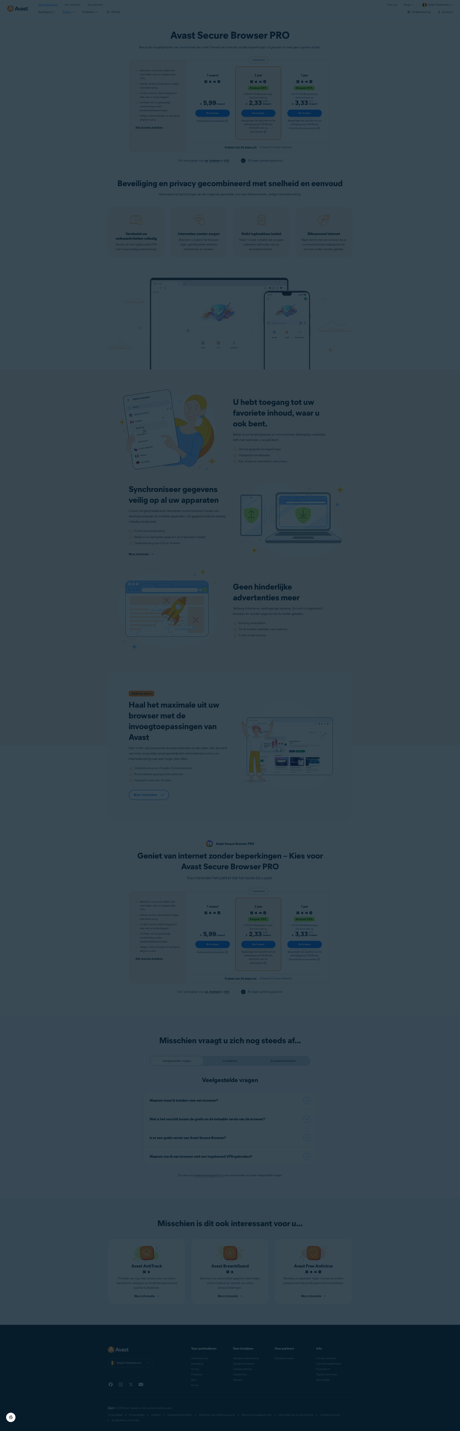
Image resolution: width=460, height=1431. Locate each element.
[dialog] (230, 715)
